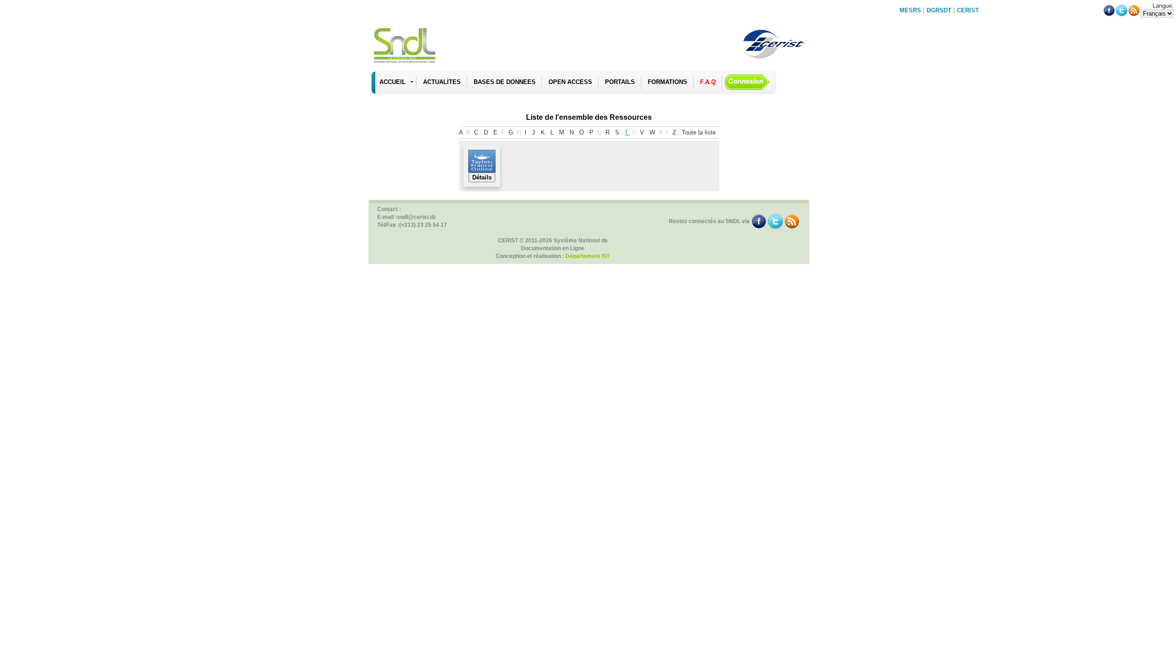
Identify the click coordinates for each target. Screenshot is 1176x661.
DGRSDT (939, 10)
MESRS (910, 10)
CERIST (968, 10)
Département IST (587, 256)
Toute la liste (700, 132)
